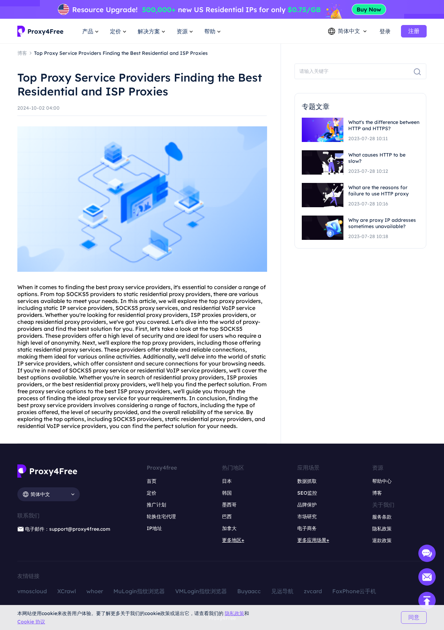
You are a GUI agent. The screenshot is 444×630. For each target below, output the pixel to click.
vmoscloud (32, 591)
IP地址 (154, 528)
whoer (94, 591)
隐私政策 (234, 613)
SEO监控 (307, 493)
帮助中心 (382, 481)
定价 (151, 493)
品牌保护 (307, 505)
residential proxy (162, 294)
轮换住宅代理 (161, 516)
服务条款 (382, 517)
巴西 (227, 516)
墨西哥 (229, 505)
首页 (151, 481)
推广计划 (156, 505)
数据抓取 (307, 481)
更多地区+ (233, 540)
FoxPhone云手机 (354, 591)
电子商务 (307, 528)
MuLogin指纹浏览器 (139, 591)
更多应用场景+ (313, 540)
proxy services (158, 307)
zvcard (313, 591)
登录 (385, 31)
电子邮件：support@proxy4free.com (67, 529)
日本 (227, 481)
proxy (116, 287)
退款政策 (382, 540)
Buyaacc (249, 591)
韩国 (227, 493)
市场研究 (307, 516)
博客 (377, 493)
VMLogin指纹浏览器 (201, 591)
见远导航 (282, 591)
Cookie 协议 (31, 622)
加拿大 (229, 528)
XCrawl (66, 591)
